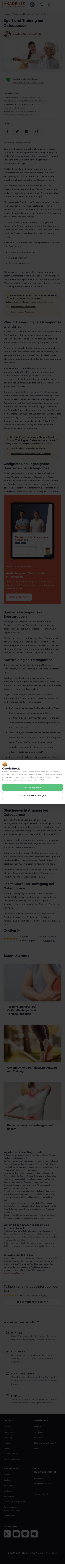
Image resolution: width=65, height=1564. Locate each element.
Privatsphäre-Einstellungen (33, 795)
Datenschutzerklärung (23, 780)
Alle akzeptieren (32, 787)
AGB (42, 780)
